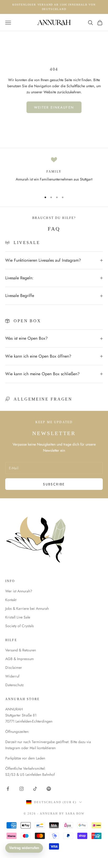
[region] (54, 172)
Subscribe (54, 484)
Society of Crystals (19, 625)
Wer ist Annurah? (18, 591)
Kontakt (10, 599)
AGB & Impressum (19, 658)
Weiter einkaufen (54, 107)
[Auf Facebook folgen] (7, 788)
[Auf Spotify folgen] (48, 788)
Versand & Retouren (20, 650)
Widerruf (12, 676)
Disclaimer (13, 667)
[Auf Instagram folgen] (21, 788)
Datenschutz (14, 685)
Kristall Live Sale (17, 617)
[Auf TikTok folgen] (35, 788)
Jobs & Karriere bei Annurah (27, 608)
